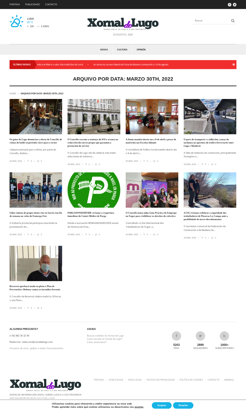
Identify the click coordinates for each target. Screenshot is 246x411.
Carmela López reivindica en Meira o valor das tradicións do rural (40, 64)
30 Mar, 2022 (16, 161)
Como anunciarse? (96, 342)
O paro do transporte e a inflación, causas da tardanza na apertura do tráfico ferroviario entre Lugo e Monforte (209, 142)
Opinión (141, 49)
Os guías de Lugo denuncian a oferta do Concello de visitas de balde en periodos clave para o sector (36, 141)
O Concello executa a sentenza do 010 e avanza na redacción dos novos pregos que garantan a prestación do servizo (93, 142)
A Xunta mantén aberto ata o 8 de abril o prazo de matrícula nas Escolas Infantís (151, 141)
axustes (139, 407)
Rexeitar (183, 405)
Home (13, 93)
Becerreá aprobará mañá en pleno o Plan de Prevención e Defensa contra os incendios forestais (35, 288)
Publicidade (32, 4)
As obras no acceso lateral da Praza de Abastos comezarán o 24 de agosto (120, 64)
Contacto (51, 4)
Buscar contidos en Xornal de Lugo (105, 335)
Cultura (122, 49)
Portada (15, 4)
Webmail (229, 380)
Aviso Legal (135, 380)
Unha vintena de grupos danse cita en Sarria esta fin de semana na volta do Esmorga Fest (36, 214)
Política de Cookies (191, 380)
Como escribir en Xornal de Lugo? (104, 339)
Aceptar (161, 405)
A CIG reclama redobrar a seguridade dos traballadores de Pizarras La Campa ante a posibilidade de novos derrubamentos (206, 216)
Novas (104, 49)
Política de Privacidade (161, 380)
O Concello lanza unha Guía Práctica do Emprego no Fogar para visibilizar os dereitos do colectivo (151, 214)
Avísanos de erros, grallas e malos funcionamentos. (37, 348)
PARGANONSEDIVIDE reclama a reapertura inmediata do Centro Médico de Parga (91, 214)
